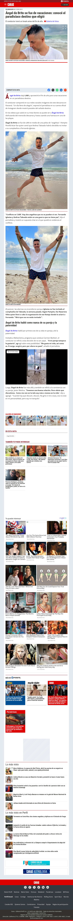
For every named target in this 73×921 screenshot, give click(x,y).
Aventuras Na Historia (34, 897)
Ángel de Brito (11, 330)
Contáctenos (31, 904)
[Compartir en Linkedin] (61, 90)
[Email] (65, 90)
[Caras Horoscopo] (36, 873)
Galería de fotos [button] (52, 21)
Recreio (66, 897)
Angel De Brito (10, 436)
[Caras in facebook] (29, 887)
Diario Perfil (8, 892)
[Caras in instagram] (25, 887)
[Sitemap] (47, 887)
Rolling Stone (48, 897)
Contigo (23, 897)
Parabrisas (49, 892)
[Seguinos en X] (34, 887)
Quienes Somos (20, 904)
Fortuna (33, 892)
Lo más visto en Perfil (17, 812)
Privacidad (40, 904)
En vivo (66, 5)
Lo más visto (12, 764)
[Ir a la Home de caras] (11, 5)
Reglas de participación (60, 904)
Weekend (41, 892)
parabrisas (15, 712)
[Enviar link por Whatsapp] (57, 90)
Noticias (16, 892)
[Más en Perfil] (16, 678)
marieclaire (36, 683)
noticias (15, 683)
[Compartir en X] (53, 90)
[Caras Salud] (36, 865)
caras (57, 683)
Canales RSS (9, 904)
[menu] (5, 4)
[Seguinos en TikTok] (38, 887)
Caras (17, 897)
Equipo (48, 904)
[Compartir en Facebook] (49, 90)
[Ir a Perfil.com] (65, 2)
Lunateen (58, 892)
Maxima (36, 900)
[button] (36, 43)
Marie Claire (25, 892)
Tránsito (36, 907)
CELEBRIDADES (10, 9)
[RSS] (43, 887)
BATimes (66, 892)
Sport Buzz (58, 897)
